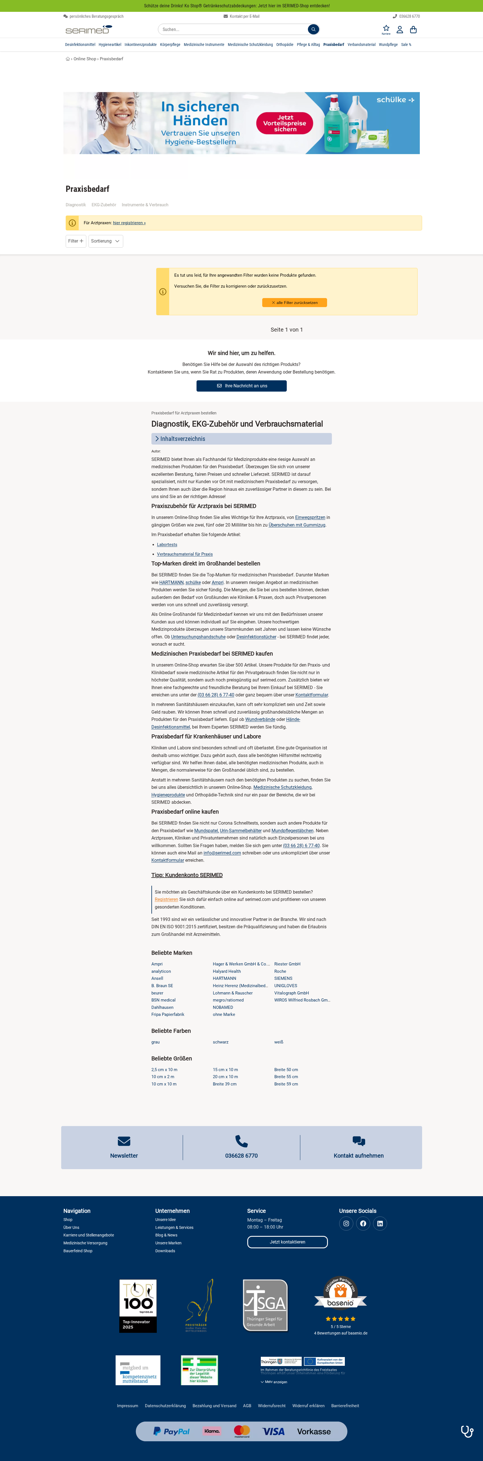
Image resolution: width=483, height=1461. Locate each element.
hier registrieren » (129, 222)
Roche (280, 971)
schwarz (220, 1042)
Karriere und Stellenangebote (88, 1235)
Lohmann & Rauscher (233, 993)
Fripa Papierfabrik (167, 1014)
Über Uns (71, 1227)
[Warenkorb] (413, 29)
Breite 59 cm (286, 1084)
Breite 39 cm (225, 1084)
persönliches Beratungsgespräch (96, 16)
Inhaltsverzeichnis (182, 438)
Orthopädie (285, 44)
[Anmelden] (399, 29)
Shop (67, 1219)
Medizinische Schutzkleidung (250, 44)
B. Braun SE (162, 985)
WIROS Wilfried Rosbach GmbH (303, 1000)
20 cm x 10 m (225, 1076)
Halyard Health (227, 971)
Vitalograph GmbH (291, 993)
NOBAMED (223, 1007)
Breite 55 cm (286, 1076)
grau (155, 1042)
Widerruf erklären (308, 1406)
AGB (247, 1406)
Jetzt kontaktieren (287, 1242)
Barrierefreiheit (345, 1406)
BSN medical (163, 1000)
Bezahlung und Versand (214, 1406)
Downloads (165, 1251)
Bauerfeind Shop (77, 1251)
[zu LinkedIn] (380, 1223)
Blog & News (166, 1235)
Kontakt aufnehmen (359, 1155)
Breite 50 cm (286, 1069)
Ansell (157, 978)
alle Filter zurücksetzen (296, 302)
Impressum (127, 1406)
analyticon (161, 971)
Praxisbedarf (333, 44)
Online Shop (85, 58)
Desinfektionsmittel (80, 44)
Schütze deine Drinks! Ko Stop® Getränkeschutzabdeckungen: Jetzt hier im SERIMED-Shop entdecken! (237, 5)
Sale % (406, 44)
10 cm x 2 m (162, 1076)
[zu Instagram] (346, 1223)
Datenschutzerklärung (165, 1406)
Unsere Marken (168, 1243)
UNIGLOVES (285, 985)
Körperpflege (170, 44)
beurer (157, 993)
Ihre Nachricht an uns (245, 385)
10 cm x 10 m (164, 1084)
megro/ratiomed (228, 1000)
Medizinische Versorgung (85, 1243)
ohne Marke (224, 1014)
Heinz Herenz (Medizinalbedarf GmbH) (249, 985)
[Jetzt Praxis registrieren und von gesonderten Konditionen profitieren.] (467, 1431)
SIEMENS (283, 978)
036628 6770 (409, 16)
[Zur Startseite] (89, 29)
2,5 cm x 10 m (164, 1069)
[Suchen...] (313, 29)
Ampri (157, 964)
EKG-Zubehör (104, 204)
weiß (278, 1042)
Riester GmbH (287, 964)
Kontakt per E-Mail (244, 16)
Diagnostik (76, 204)
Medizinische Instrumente (204, 44)
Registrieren (166, 899)
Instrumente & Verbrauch (145, 204)
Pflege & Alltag (308, 44)
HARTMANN (224, 978)
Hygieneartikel (110, 44)
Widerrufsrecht (272, 1406)
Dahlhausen (162, 1007)
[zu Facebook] (363, 1223)
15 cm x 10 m (225, 1069)
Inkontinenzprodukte (141, 44)
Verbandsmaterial (362, 44)
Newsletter (124, 1155)
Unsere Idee (165, 1219)
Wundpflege (388, 44)
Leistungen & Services (174, 1227)
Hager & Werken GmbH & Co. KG (243, 964)
